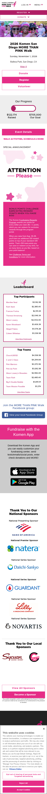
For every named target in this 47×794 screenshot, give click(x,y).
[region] (23, 759)
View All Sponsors (23, 688)
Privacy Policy (15, 769)
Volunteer (24, 86)
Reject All (23, 783)
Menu (37, 5)
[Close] (44, 729)
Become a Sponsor (25, 695)
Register (22, 13)
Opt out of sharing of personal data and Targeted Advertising (23, 775)
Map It (23, 66)
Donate (22, 17)
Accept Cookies (23, 790)
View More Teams (23, 392)
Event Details (23, 132)
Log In (25, 5)
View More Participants (23, 339)
